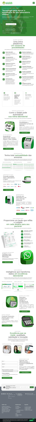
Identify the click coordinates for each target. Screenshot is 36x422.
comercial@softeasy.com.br (31, 394)
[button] (34, 3)
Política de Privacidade (5, 375)
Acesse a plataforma (11, 29)
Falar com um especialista (11, 24)
